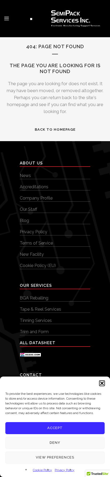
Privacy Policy (64, 470)
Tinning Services (36, 320)
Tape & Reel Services (40, 309)
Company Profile (36, 198)
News (25, 175)
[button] (102, 383)
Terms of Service (36, 243)
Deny (55, 443)
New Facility (32, 254)
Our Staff (28, 209)
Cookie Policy (42, 470)
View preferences (55, 457)
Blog (24, 220)
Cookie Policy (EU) (38, 265)
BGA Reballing (34, 298)
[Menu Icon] (6, 18)
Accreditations (34, 186)
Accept (55, 428)
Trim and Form (34, 331)
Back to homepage (55, 129)
